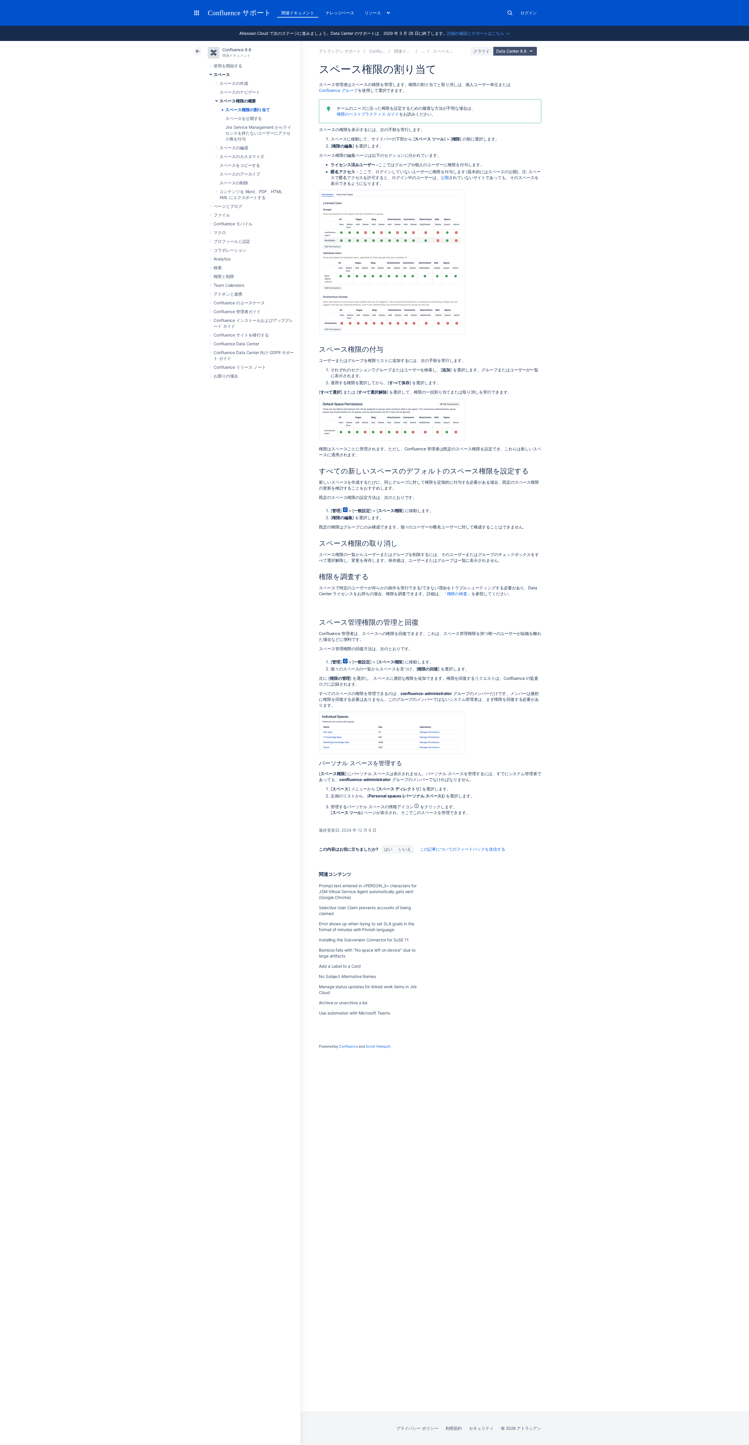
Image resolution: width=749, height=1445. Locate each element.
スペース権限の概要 (237, 100)
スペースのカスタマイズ (241, 156)
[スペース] (423, 51)
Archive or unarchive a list (343, 1002)
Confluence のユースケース (239, 302)
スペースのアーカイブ (239, 173)
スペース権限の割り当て (247, 109)
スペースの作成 (233, 83)
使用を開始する (228, 65)
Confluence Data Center (236, 343)
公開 (445, 177)
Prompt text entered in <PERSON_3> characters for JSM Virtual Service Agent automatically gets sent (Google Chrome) (368, 891)
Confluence (348, 1046)
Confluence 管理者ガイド (237, 311)
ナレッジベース (340, 12)
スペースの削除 (233, 182)
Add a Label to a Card (340, 966)
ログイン (528, 12)
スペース (222, 74)
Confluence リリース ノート (240, 367)
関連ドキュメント (297, 12)
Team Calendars (229, 285)
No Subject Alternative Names (347, 976)
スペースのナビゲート (239, 92)
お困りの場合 (226, 375)
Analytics (222, 258)
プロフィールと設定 (232, 241)
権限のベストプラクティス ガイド (368, 113)
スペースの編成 (233, 147)
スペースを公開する (243, 118)
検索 (510, 13)
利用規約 (454, 1428)
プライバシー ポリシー (417, 1428)
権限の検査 (457, 593)
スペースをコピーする (239, 165)
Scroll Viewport (378, 1046)
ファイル (222, 214)
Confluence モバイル (233, 223)
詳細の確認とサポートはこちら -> (478, 33)
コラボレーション (230, 250)
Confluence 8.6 (236, 49)
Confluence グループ (338, 90)
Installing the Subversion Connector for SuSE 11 (364, 939)
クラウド (481, 51)
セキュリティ (481, 1428)
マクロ (220, 232)
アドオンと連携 (228, 293)
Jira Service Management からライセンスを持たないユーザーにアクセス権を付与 (258, 133)
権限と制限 (224, 276)
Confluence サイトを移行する (241, 334)
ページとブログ (228, 206)
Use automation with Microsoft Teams (354, 1012)
